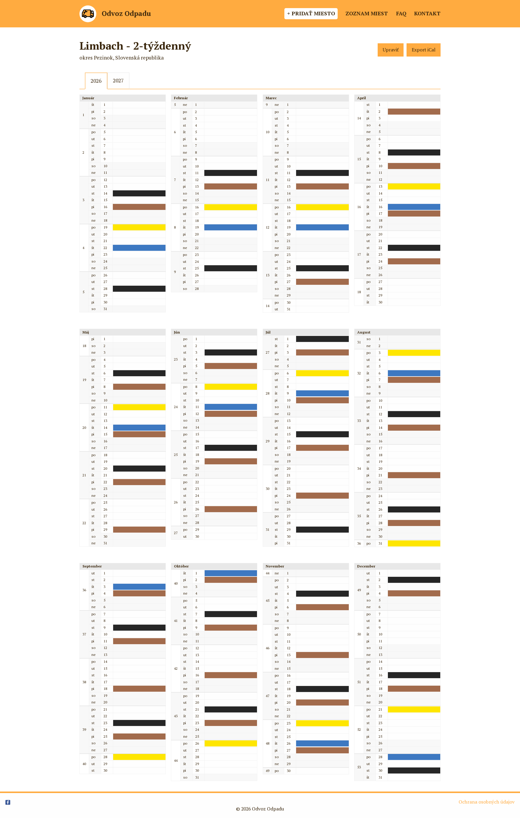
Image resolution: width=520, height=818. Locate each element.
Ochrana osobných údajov (487, 802)
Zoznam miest (366, 13)
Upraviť (391, 50)
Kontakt (427, 13)
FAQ (401, 13)
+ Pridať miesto (311, 13)
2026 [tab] (96, 80)
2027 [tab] (118, 80)
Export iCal (423, 50)
